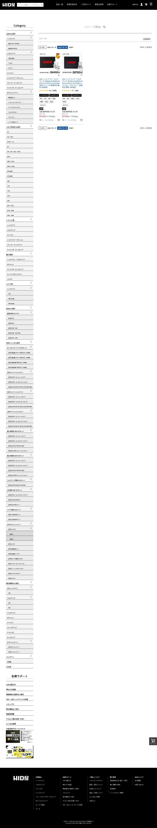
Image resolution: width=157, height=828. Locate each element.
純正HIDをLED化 (12, 48)
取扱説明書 (10, 714)
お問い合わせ (139, 784)
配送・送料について (96, 784)
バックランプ (11, 613)
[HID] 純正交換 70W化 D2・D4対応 (17, 367)
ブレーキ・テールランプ (14, 83)
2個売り (11, 539)
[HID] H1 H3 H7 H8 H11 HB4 (16, 446)
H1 (8, 132)
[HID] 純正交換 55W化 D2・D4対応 (17, 362)
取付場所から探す (12, 583)
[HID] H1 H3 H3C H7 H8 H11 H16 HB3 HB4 (20, 387)
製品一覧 (59, 4)
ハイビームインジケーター (15, 102)
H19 (8, 156)
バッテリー (10, 657)
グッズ (38, 809)
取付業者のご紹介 (12, 709)
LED (9, 294)
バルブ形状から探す (13, 127)
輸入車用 (9, 254)
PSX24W (10, 171)
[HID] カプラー (12, 578)
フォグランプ (11, 53)
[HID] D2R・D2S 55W (14, 333)
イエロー (10, 63)
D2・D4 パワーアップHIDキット (17, 348)
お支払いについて (95, 789)
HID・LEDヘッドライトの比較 (17, 699)
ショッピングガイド (96, 780)
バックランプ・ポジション (15, 78)
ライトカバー (11, 117)
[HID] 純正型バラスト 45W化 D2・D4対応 (19, 353)
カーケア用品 (40, 805)
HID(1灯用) (11, 299)
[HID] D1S (11, 318)
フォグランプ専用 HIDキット (16, 480)
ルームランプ (11, 637)
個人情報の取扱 (115, 784)
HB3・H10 (10, 161)
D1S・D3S (10, 205)
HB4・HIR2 (11, 166)
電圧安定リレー (12, 97)
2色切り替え (11, 58)
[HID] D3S (11, 323)
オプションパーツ (12, 93)
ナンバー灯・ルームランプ (15, 88)
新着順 (71, 47)
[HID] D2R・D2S (13, 328)
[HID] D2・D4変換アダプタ (15, 559)
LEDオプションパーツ (13, 647)
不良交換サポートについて (15, 729)
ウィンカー (39, 789)
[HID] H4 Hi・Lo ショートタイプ (16, 377)
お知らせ (92, 801)
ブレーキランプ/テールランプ (45, 797)
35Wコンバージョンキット (15, 372)
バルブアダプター (12, 112)
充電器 (9, 662)
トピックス (10, 704)
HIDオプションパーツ (13, 524)
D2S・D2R (10, 210)
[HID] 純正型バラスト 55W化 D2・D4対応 (19, 357)
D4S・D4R (10, 215)
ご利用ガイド (86, 4)
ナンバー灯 (10, 632)
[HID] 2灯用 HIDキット (14, 519)
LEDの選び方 (11, 684)
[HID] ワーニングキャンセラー (16, 568)
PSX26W (10, 176)
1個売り (11, 534)
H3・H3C (10, 137)
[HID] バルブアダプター (14, 573)
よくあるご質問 (94, 797)
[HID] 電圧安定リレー (13, 549)
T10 (8, 186)
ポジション (10, 264)
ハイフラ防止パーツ (13, 122)
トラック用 (10, 220)
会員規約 (113, 789)
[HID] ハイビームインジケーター (16, 564)
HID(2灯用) (11, 303)
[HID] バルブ (11, 544)
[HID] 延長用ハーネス (13, 554)
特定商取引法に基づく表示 (119, 780)
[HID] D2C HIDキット (14, 505)
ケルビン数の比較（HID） (15, 719)
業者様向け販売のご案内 (15, 694)
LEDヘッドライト (12, 588)
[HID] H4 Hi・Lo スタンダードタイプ (17, 382)
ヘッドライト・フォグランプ (16, 259)
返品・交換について (96, 793)
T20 (8, 196)
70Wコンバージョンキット (15, 412)
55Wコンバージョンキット (15, 392)
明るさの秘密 (11, 689)
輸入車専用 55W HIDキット (15, 456)
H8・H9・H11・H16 (13, 151)
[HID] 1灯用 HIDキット (14, 514)
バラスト (10, 279)
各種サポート (112, 4)
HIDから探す (10, 308)
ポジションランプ (41, 801)
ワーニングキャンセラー (14, 107)
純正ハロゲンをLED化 (13, 43)
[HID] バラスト (12, 529)
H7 (8, 147)
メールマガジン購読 (116, 793)
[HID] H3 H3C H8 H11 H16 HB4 (17, 485)
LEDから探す (11, 34)
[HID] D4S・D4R (13, 338)
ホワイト (10, 68)
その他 (8, 667)
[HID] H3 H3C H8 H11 (14, 500)
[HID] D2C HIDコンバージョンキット (17, 451)
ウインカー (10, 73)
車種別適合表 (72, 4)
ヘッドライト (11, 39)
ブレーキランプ (12, 627)
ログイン (135, 4)
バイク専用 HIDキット (14, 510)
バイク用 (9, 284)
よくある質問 (11, 724)
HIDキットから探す (13, 343)
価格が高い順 (51, 47)
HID (9, 608)
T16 (8, 191)
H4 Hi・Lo (10, 142)
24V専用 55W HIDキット (14, 490)
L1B (8, 181)
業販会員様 (99, 4)
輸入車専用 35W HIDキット (15, 431)
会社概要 (138, 780)
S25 (8, 201)
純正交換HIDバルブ (13, 313)
